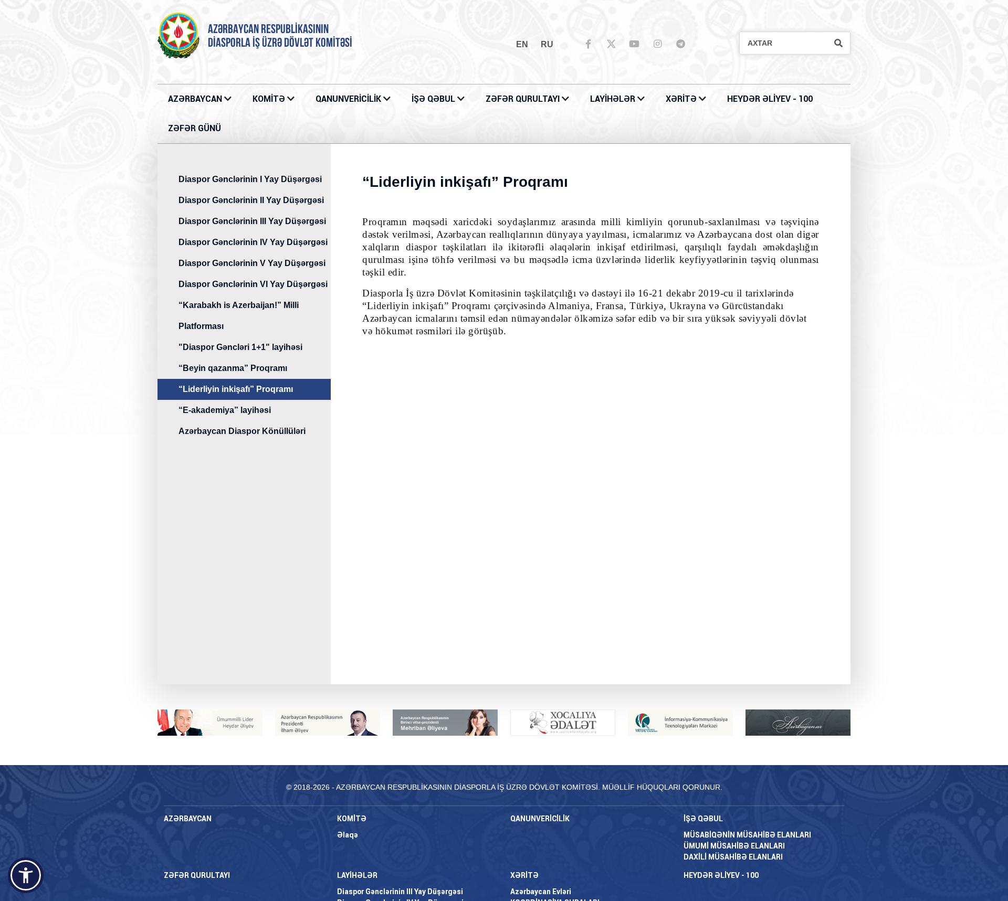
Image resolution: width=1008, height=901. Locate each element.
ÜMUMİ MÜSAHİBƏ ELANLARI (734, 846)
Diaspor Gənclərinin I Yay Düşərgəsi (250, 179)
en (522, 44)
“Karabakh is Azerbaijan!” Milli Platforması (238, 316)
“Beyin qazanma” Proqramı (232, 368)
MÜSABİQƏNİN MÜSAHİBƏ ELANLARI (747, 835)
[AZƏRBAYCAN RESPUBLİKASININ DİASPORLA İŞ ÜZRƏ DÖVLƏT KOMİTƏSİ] (179, 34)
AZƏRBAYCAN (196, 99)
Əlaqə (347, 835)
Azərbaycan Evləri (540, 891)
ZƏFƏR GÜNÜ (194, 128)
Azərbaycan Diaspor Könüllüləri (242, 431)
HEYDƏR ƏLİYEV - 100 (770, 99)
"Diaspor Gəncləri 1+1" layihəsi (240, 347)
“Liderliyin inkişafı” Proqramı (235, 389)
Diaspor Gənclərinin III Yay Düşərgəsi (252, 221)
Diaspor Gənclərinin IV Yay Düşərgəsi (253, 242)
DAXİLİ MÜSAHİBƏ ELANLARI (733, 857)
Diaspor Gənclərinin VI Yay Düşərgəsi (253, 284)
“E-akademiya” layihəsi (224, 410)
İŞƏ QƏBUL (434, 99)
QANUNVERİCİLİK (349, 99)
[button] (25, 875)
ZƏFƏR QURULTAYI (524, 99)
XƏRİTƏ (681, 99)
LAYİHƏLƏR (613, 99)
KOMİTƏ (269, 99)
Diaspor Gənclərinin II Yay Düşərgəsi (251, 200)
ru (547, 44)
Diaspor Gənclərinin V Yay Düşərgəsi (252, 263)
